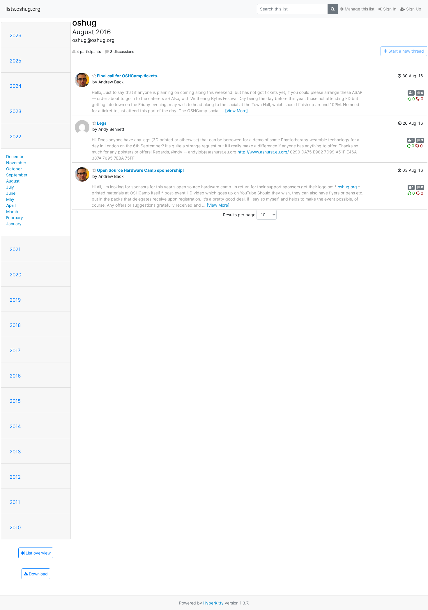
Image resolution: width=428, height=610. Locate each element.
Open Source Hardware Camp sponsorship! (140, 170)
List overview (37, 552)
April (11, 205)
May (10, 199)
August (13, 180)
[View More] (236, 110)
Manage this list (359, 8)
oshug (84, 23)
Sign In (389, 8)
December (16, 156)
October (14, 168)
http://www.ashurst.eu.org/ (263, 151)
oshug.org (347, 186)
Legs (101, 123)
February (14, 217)
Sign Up (413, 8)
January (14, 223)
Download (38, 573)
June (10, 193)
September (16, 174)
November (16, 162)
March (12, 211)
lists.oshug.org (23, 9)
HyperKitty (213, 602)
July (10, 187)
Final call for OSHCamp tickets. (127, 75)
